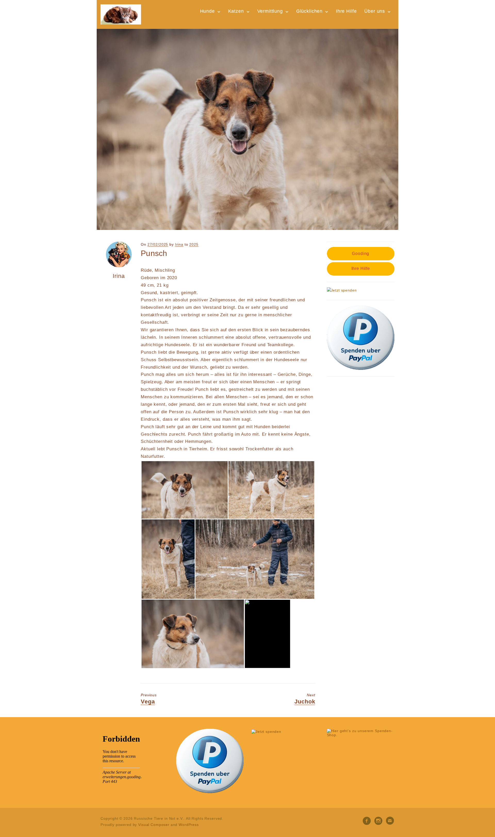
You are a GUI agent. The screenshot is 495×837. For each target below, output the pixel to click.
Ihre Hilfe (346, 11)
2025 (193, 244)
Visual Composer (153, 825)
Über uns (374, 11)
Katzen (236, 11)
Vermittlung (270, 11)
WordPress (189, 825)
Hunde (207, 11)
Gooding (360, 253)
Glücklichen (309, 11)
